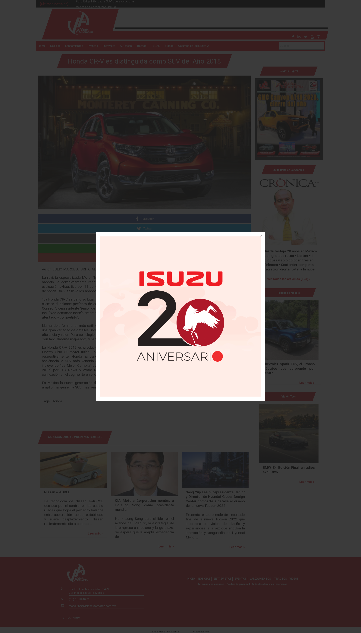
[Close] (261, 236)
